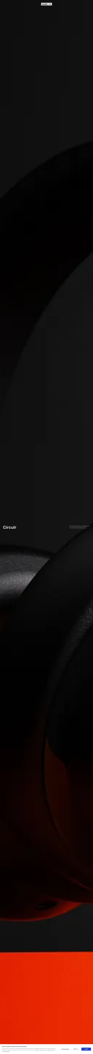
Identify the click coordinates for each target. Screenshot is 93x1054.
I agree (86, 1049)
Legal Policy (36, 1050)
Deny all (76, 1049)
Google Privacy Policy (50, 1050)
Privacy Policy (43, 1050)
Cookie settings (65, 1049)
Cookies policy (7, 1051)
